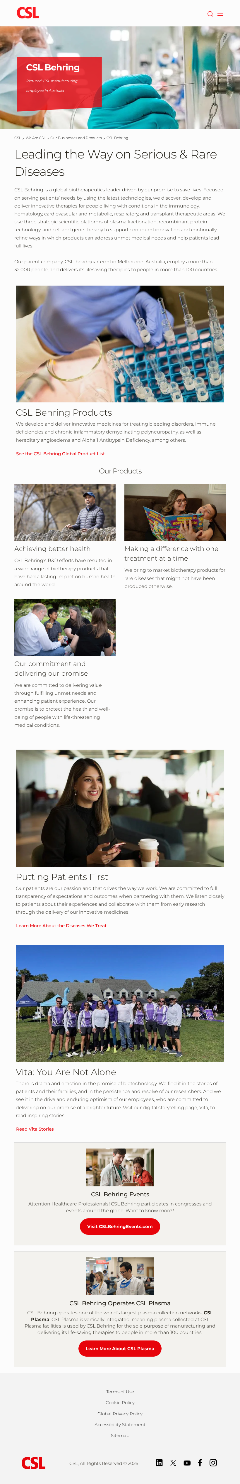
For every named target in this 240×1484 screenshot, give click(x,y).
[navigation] (220, 13)
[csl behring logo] (32, 1463)
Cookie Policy (120, 1402)
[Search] (210, 13)
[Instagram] (213, 1462)
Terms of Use (120, 1391)
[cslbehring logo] (28, 13)
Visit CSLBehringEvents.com (120, 1226)
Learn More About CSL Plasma (120, 1348)
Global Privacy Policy (120, 1413)
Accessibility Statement (120, 1424)
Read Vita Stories (35, 1129)
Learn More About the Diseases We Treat (61, 925)
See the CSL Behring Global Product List (60, 453)
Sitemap (120, 1435)
